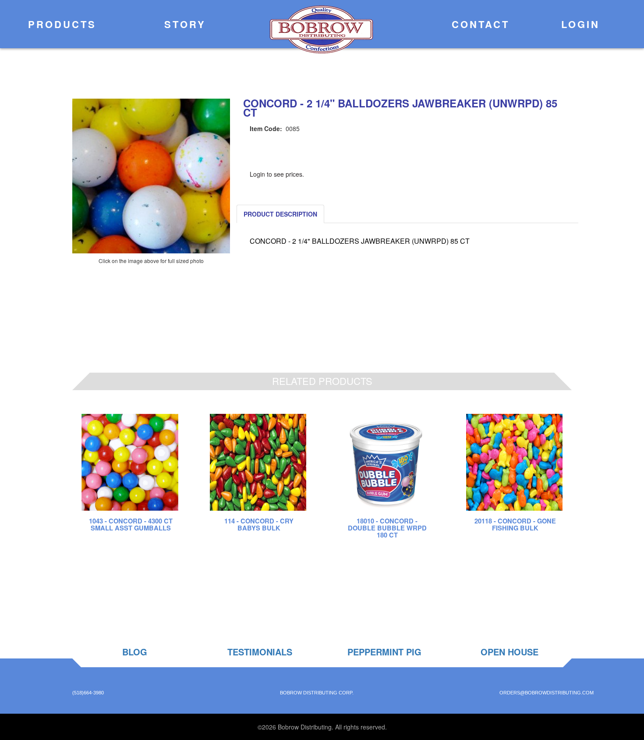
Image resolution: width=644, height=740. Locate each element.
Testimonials (259, 651)
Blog (134, 651)
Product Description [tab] (280, 214)
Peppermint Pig (384, 651)
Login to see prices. (277, 174)
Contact (478, 24)
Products (60, 24)
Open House (509, 651)
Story (183, 24)
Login (578, 24)
